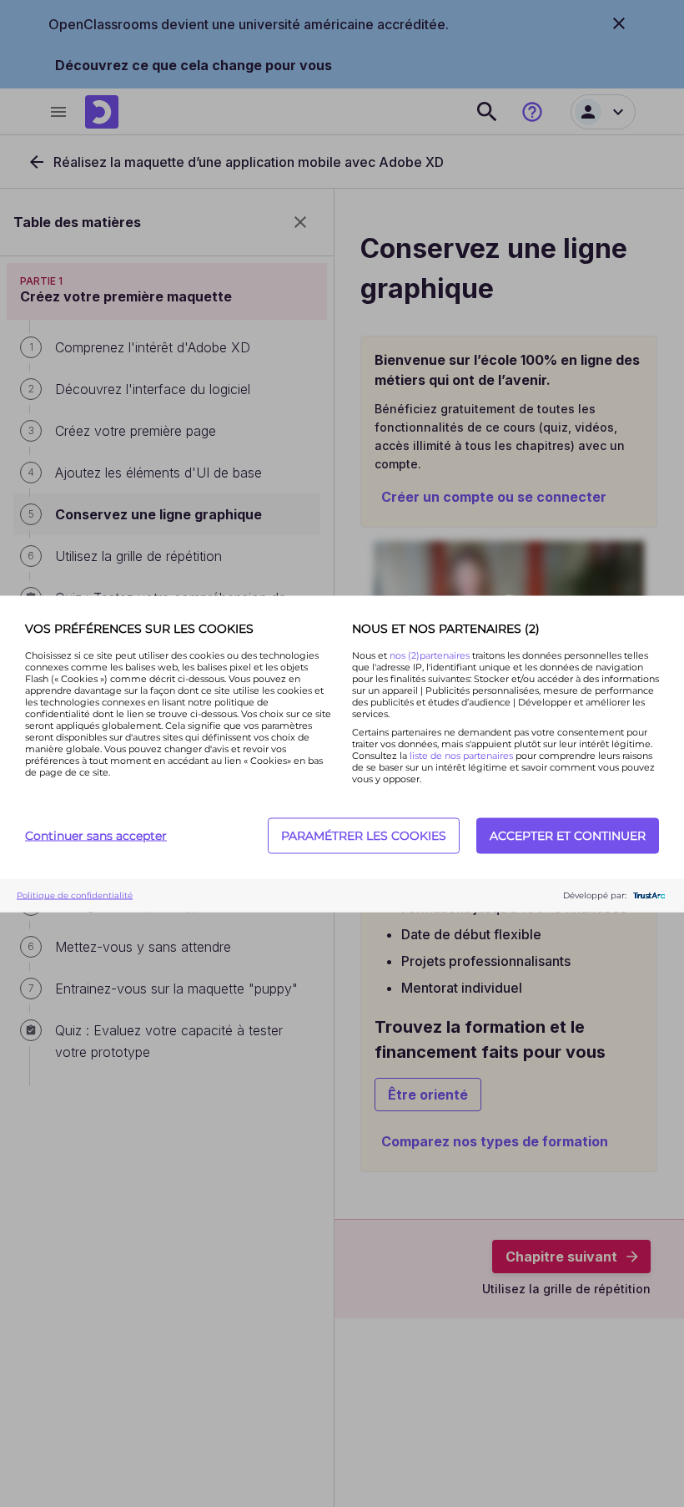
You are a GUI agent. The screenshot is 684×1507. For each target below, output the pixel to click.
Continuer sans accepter (96, 835)
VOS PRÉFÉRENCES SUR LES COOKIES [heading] (139, 627)
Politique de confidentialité (75, 895)
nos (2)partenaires (431, 654)
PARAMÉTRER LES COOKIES (363, 835)
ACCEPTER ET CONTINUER (568, 835)
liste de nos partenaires (461, 755)
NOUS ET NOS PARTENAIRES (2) (446, 627)
